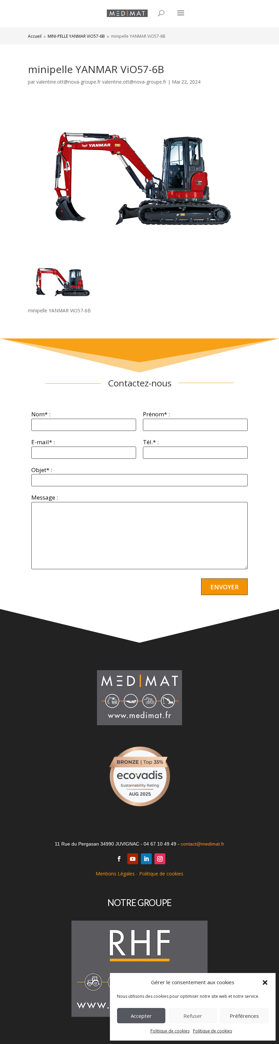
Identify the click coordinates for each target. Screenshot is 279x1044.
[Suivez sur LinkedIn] (146, 858)
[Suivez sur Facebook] (119, 858)
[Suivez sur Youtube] (132, 858)
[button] (265, 982)
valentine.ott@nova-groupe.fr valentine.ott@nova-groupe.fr (101, 82)
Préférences (244, 1015)
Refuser (192, 1015)
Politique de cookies (170, 1031)
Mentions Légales (115, 873)
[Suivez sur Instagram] (159, 858)
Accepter (141, 1015)
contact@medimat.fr (202, 844)
